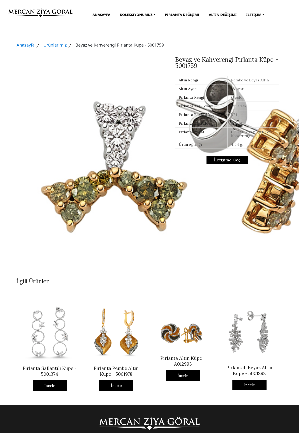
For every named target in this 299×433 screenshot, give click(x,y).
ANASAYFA (101, 14)
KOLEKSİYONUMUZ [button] (136, 14)
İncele (49, 385)
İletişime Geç (227, 160)
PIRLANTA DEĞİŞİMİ (182, 14)
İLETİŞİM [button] (253, 14)
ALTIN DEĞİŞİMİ (223, 14)
